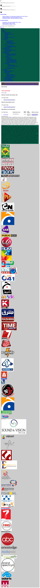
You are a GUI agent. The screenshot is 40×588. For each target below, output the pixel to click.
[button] (2, 28)
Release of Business (10, 74)
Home (3, 30)
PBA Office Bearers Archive (9, 37)
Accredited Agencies (5, 48)
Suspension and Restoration (11, 75)
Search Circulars (3, 9)
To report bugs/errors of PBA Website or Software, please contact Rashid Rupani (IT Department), (22, 84)
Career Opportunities (8, 78)
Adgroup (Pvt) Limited (35, 114)
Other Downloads (7, 68)
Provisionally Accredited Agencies (10, 50)
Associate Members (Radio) (11, 46)
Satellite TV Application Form (12, 53)
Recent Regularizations (8, 79)
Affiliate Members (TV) (11, 43)
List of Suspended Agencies (9, 80)
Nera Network (5, 114)
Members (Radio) (9, 45)
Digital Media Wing (8, 71)
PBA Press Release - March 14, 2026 (8, 23)
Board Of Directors (8, 32)
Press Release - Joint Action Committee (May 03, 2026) (11, 22)
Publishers (8, 64)
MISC (6, 92)
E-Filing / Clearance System (9, 70)
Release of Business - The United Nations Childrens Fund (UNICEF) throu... (15, 16)
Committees (6, 33)
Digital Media (7, 63)
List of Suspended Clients (9, 81)
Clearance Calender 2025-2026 (12, 62)
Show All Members (8, 47)
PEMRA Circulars (10, 76)
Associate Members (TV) (11, 42)
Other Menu (5, 69)
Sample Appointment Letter (11, 60)
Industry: (2, 92)
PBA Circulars (7, 72)
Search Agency (2, 6)
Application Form (9, 57)
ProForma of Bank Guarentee (11, 61)
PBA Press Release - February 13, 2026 (9, 24)
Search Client (2, 2)
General (8, 73)
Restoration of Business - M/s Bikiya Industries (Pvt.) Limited (12, 18)
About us (4, 31)
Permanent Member (10, 40)
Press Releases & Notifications (10, 77)
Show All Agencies (8, 51)
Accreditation (7, 56)
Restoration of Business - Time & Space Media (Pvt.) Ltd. (12, 17)
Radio (6, 44)
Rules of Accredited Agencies (11, 59)
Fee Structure (9, 55)
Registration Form (12, 65)
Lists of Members (5, 38)
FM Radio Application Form (11, 54)
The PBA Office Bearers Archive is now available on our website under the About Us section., (21, 83)
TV (5, 39)
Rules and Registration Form (13, 66)
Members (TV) (9, 41)
